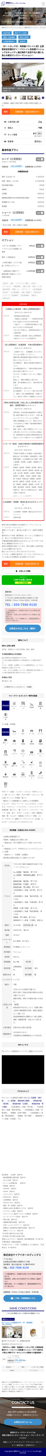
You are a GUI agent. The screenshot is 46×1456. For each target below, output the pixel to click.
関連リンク (7, 1442)
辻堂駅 (25, 884)
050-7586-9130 (25, 604)
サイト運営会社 (18, 1445)
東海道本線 (17, 881)
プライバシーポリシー (34, 1442)
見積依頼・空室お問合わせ (27, 111)
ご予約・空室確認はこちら (24, 1298)
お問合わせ (30, 1445)
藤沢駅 (25, 872)
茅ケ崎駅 (26, 887)
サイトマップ (19, 1442)
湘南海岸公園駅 (29, 875)
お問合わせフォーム (23, 1422)
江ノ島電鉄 (17, 872)
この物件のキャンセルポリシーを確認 (18, 687)
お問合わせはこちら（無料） (23, 628)
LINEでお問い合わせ (23, 581)
